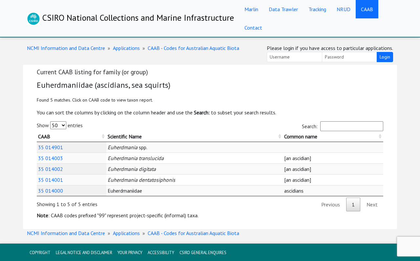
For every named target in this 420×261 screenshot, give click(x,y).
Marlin (251, 9)
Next (372, 204)
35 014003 (50, 158)
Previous (330, 204)
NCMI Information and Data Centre (66, 48)
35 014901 (50, 147)
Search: (310, 126)
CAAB (367, 9)
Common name (300, 136)
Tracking (317, 9)
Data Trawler (283, 9)
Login (385, 57)
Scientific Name (125, 136)
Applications (126, 48)
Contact (253, 27)
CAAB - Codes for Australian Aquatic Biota (193, 48)
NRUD (343, 9)
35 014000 (50, 190)
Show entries (60, 125)
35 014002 (50, 169)
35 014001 (50, 180)
